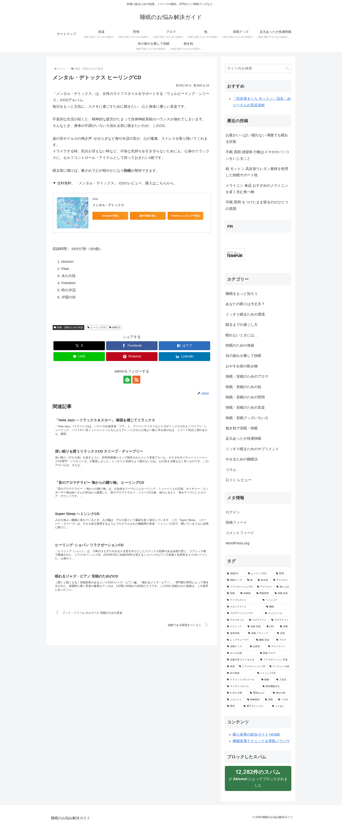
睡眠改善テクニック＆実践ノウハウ (261, 741)
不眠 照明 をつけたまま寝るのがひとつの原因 (257, 205)
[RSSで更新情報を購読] (136, 380)
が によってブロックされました (258, 780)
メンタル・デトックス (108, 205)
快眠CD (116, 327)
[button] (287, 68)
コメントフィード (240, 533)
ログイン (233, 512)
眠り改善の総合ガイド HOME (256, 734)
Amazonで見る (110, 215)
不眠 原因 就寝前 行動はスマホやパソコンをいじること (257, 155)
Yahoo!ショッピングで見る (185, 215)
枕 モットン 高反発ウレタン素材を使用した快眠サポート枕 (257, 172)
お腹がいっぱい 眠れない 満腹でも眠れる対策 (257, 138)
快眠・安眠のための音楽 (70, 327)
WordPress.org (237, 543)
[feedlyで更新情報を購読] (127, 380)
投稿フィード (236, 522)
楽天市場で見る (148, 215)
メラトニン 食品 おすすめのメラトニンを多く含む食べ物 (257, 189)
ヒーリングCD (98, 327)
